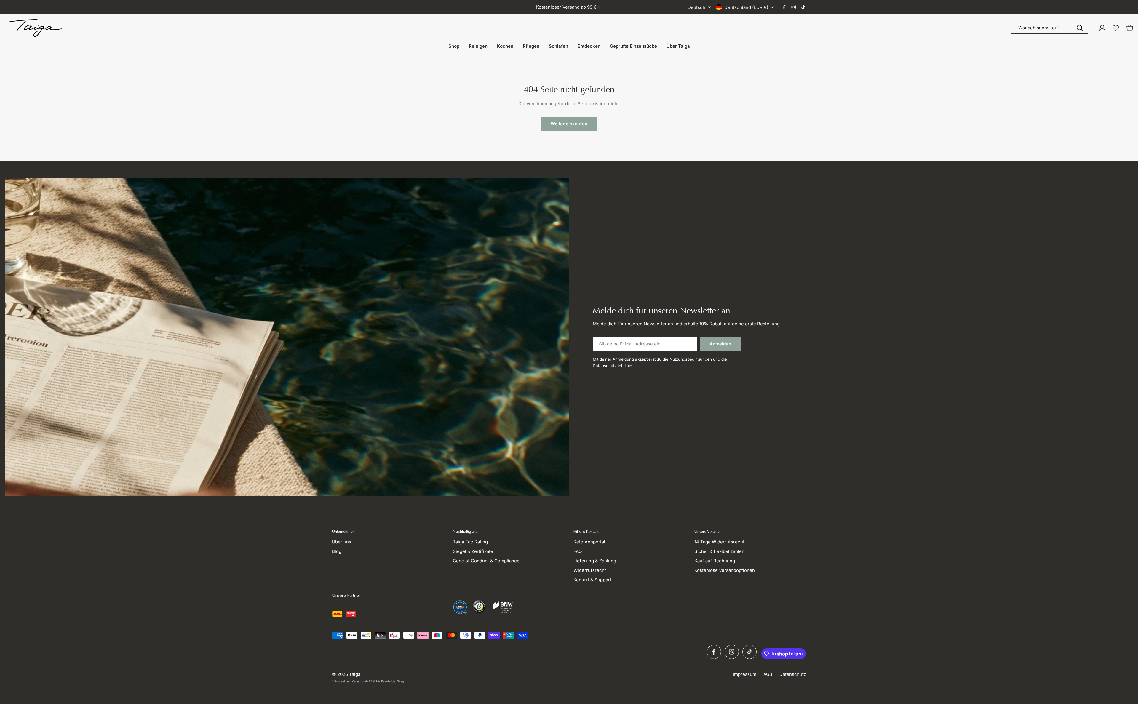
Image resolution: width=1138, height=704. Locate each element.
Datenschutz (792, 674)
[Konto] (1102, 27)
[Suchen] (1079, 27)
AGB (767, 674)
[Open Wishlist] (1116, 28)
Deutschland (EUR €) (746, 7)
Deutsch (696, 7)
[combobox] (1049, 28)
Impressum (744, 674)
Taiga (354, 674)
